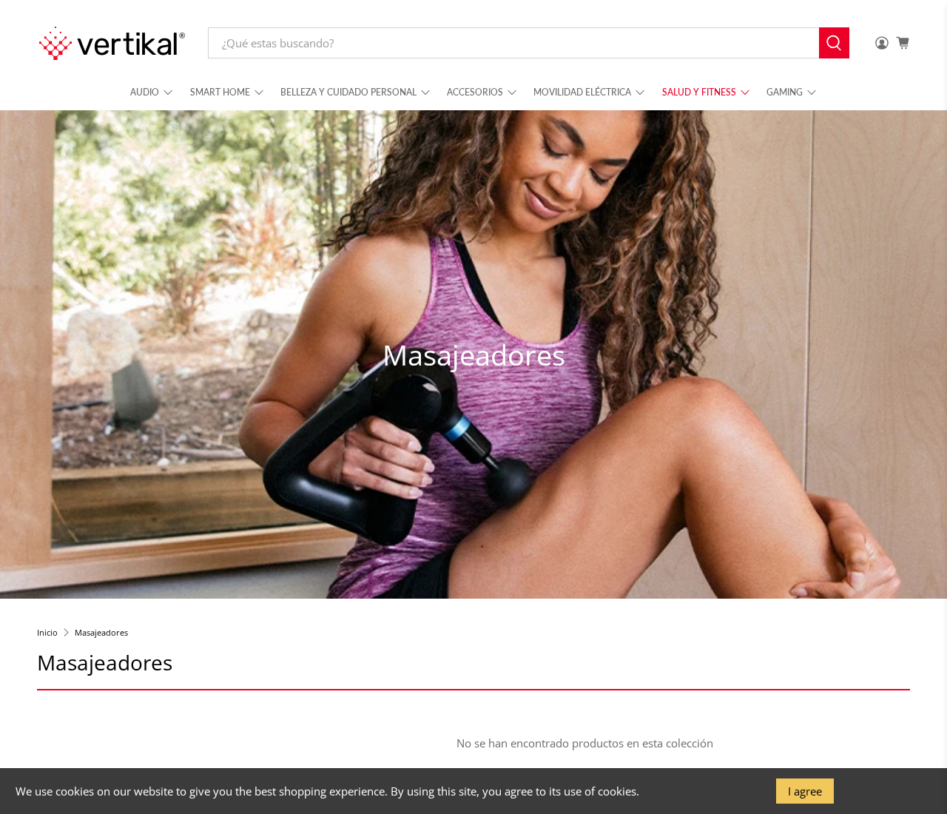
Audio (144, 92)
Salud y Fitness (699, 92)
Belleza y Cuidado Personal (348, 92)
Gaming (784, 92)
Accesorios (475, 92)
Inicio (47, 632)
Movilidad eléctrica (582, 92)
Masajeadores (101, 632)
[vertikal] (112, 43)
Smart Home (220, 92)
